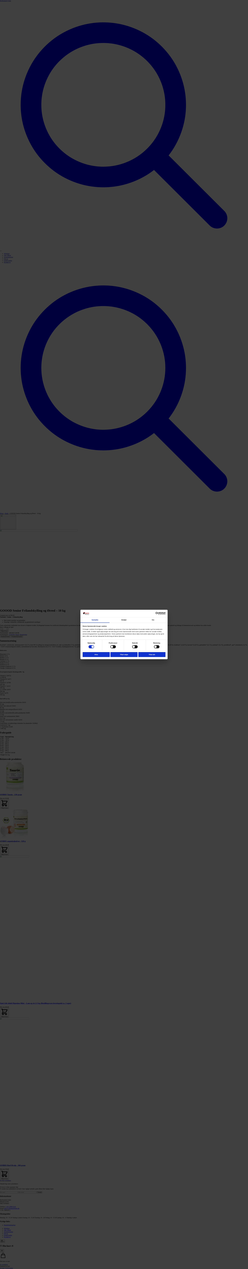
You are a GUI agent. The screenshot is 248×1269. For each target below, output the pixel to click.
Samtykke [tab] (95, 620)
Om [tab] (153, 620)
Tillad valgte (124, 654)
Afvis (96, 654)
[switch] (113, 646)
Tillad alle (152, 654)
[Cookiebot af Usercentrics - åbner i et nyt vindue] (157, 613)
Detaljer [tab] (124, 620)
